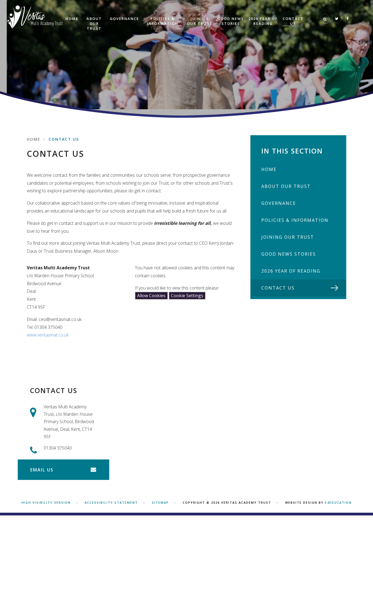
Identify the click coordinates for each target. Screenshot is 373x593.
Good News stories (288, 254)
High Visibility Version (46, 502)
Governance (278, 203)
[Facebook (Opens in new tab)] (347, 18)
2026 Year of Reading (290, 271)
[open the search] (325, 19)
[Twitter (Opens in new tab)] (336, 18)
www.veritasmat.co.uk (48, 335)
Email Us (42, 470)
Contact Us (64, 139)
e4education (338, 502)
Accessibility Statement (111, 502)
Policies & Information (294, 220)
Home (33, 139)
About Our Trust (286, 186)
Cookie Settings (187, 296)
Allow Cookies (151, 296)
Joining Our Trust (287, 237)
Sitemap (160, 502)
